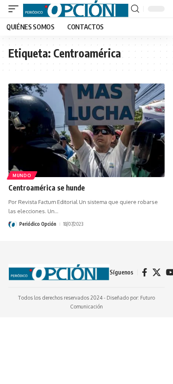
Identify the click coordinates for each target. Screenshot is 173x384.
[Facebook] (144, 272)
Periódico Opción (37, 224)
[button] (15, 9)
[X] (156, 272)
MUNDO (22, 175)
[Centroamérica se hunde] (86, 130)
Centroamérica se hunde (46, 187)
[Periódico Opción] (76, 9)
